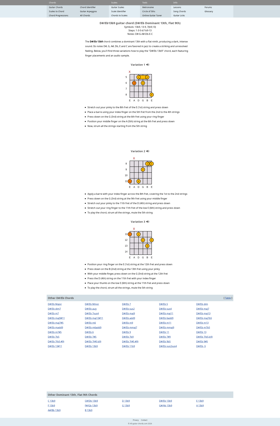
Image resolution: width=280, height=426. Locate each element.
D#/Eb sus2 (128, 308)
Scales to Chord (56, 11)
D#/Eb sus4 (165, 308)
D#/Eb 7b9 (128, 336)
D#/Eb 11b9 (128, 346)
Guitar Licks (179, 15)
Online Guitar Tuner (152, 15)
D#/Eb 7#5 (90, 336)
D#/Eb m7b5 (203, 327)
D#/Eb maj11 (166, 313)
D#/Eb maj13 (203, 313)
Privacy (136, 420)
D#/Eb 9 (126, 332)
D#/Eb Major (55, 304)
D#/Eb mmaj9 (166, 327)
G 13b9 (126, 405)
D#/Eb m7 (53, 313)
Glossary (209, 11)
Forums (208, 7)
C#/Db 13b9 (91, 400)
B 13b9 (88, 410)
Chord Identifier (88, 7)
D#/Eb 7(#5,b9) (93, 341)
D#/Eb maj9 (128, 313)
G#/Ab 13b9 (165, 405)
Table (228, 298)
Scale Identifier (118, 11)
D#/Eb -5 (201, 346)
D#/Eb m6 (90, 322)
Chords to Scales (119, 15)
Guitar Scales (117, 7)
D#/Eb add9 (128, 318)
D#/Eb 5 (163, 304)
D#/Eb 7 (126, 304)
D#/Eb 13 (201, 332)
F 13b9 (51, 405)
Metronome (148, 7)
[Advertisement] (140, 139)
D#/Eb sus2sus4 (168, 346)
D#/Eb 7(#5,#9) (130, 341)
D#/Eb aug (91, 308)
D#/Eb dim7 (54, 308)
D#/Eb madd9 (55, 327)
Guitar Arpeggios (88, 11)
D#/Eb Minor (92, 304)
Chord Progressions (58, 15)
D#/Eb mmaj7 (129, 327)
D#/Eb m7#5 (55, 332)
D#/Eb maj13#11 (94, 318)
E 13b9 (200, 400)
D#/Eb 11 (164, 332)
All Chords (85, 15)
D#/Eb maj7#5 (55, 322)
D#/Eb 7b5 (53, 336)
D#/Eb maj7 (202, 308)
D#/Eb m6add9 (93, 327)
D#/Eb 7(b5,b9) (204, 336)
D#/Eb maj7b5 (204, 318)
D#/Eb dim (202, 304)
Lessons (177, 7)
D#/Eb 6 (89, 332)
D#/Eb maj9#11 (56, 318)
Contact (144, 420)
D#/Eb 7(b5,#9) (56, 341)
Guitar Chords (56, 7)
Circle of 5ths (148, 11)
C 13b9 (51, 400)
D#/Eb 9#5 (202, 341)
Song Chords (179, 11)
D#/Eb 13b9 (91, 346)
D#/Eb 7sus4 (92, 313)
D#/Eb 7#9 (165, 336)
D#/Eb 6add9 (166, 318)
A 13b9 (200, 405)
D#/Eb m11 (165, 322)
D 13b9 (126, 400)
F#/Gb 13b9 (91, 405)
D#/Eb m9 (127, 322)
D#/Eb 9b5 (165, 341)
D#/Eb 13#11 (55, 346)
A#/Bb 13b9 (54, 410)
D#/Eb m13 (202, 322)
